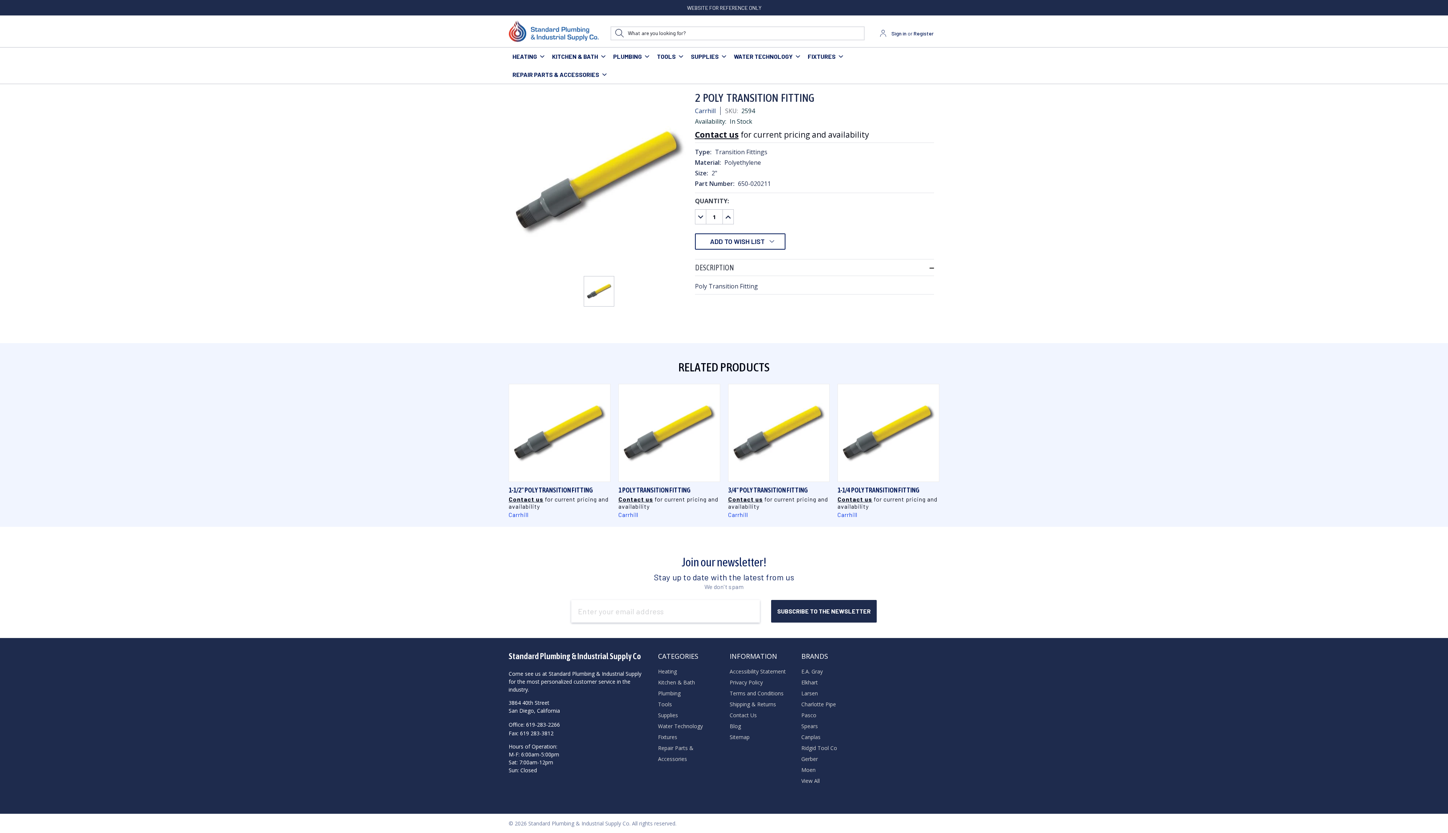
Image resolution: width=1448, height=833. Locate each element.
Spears (809, 726)
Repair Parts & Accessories (555, 74)
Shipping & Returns (753, 704)
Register (924, 33)
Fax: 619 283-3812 (531, 733)
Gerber (809, 758)
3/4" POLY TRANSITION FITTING (768, 490)
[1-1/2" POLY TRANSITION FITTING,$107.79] (559, 433)
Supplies (705, 56)
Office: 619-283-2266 (534, 724)
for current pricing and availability (782, 134)
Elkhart (809, 682)
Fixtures (822, 56)
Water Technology (763, 56)
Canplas (811, 737)
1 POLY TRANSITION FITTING (654, 490)
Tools (666, 56)
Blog (735, 726)
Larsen (809, 693)
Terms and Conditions (757, 693)
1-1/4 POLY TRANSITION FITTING (878, 490)
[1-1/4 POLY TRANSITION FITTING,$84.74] (888, 433)
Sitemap (740, 737)
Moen (808, 769)
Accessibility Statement (758, 671)
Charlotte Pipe (818, 704)
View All (810, 780)
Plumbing (627, 56)
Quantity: (712, 201)
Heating (524, 56)
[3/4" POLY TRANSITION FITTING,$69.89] (779, 433)
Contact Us (743, 715)
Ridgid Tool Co (819, 748)
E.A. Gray (812, 671)
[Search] (619, 33)
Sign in (899, 33)
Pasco (808, 715)
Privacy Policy (746, 682)
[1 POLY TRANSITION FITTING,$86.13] (669, 433)
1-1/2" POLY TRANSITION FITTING (551, 490)
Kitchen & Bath (575, 56)
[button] (814, 267)
